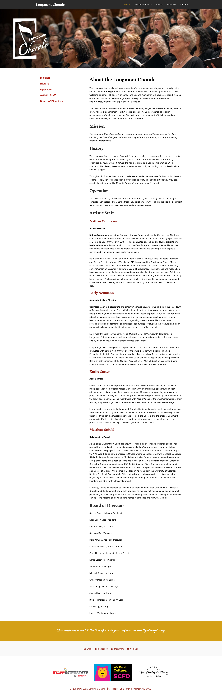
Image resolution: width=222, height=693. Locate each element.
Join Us (159, 4)
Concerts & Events (143, 4)
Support (184, 4)
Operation (46, 89)
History (44, 83)
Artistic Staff (48, 95)
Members (171, 4)
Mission (45, 77)
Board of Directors (51, 101)
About (127, 4)
